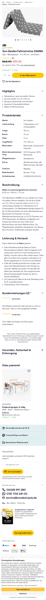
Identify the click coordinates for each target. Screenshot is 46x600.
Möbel (8, 2)
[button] (15, 40)
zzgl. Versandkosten (27, 65)
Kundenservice (8, 485)
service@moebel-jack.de (21, 497)
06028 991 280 (16, 489)
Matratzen (28, 2)
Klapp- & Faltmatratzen (11, 4)
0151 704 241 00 (16, 493)
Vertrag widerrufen (23, 533)
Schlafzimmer (18, 2)
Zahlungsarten (8, 541)
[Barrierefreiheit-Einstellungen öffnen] (3, 513)
